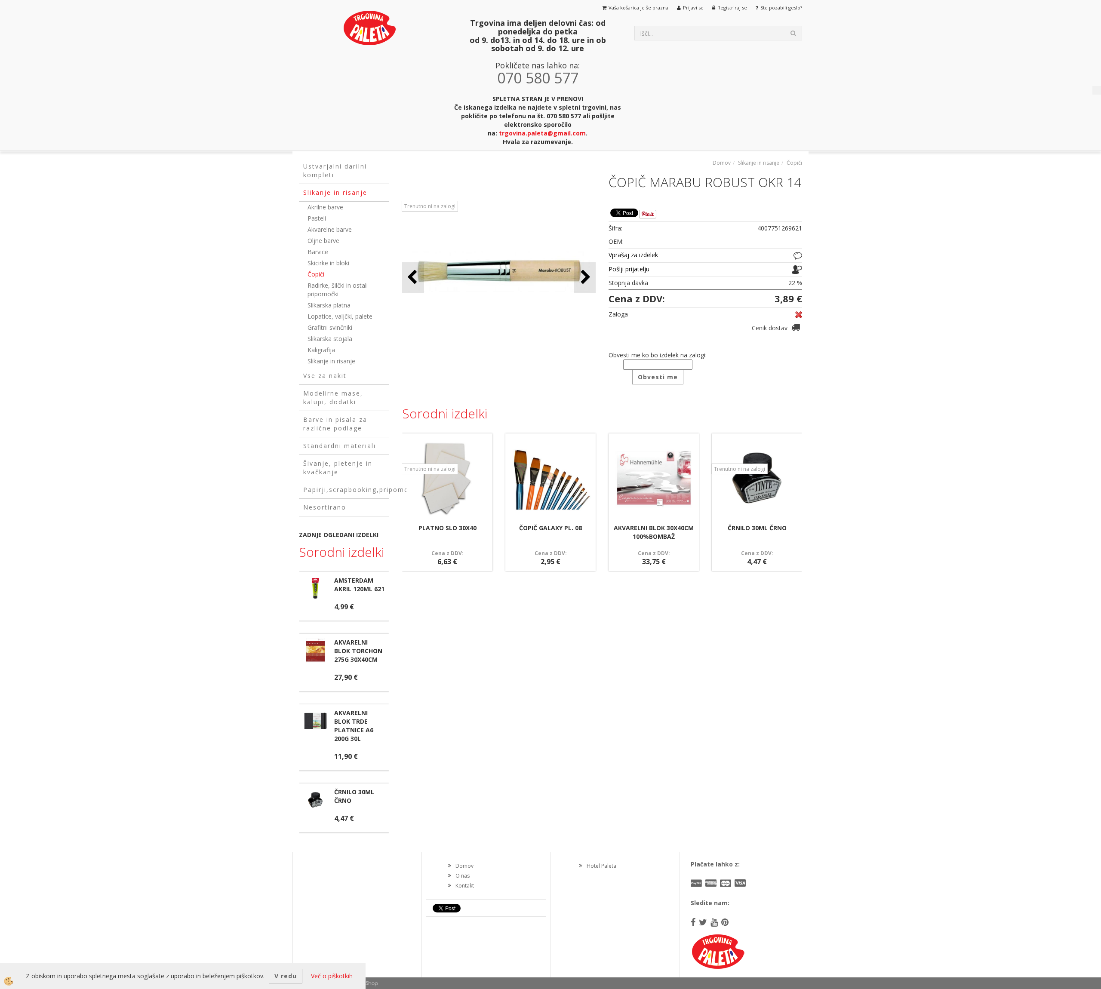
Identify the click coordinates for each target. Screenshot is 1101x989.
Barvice (318, 252)
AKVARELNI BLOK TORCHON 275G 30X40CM (358, 650)
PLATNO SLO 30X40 (447, 528)
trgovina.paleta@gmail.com (542, 133)
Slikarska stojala (330, 339)
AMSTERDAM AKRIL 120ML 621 (359, 584)
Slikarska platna (329, 305)
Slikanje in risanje (331, 361)
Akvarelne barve (330, 229)
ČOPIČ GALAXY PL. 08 (550, 528)
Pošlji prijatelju (629, 269)
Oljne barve (323, 240)
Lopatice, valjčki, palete (340, 316)
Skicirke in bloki (328, 263)
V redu (285, 976)
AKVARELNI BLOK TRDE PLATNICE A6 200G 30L (353, 726)
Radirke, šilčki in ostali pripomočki (338, 289)
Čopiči (316, 274)
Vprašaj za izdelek (633, 255)
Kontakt (464, 885)
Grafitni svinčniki (330, 327)
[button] (585, 277)
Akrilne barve (325, 207)
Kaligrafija (321, 350)
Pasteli (317, 218)
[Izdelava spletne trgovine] (369, 983)
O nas (462, 875)
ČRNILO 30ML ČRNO (757, 528)
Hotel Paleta (601, 865)
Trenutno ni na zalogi (429, 206)
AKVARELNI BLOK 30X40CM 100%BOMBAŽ (654, 532)
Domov (722, 162)
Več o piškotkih (332, 976)
